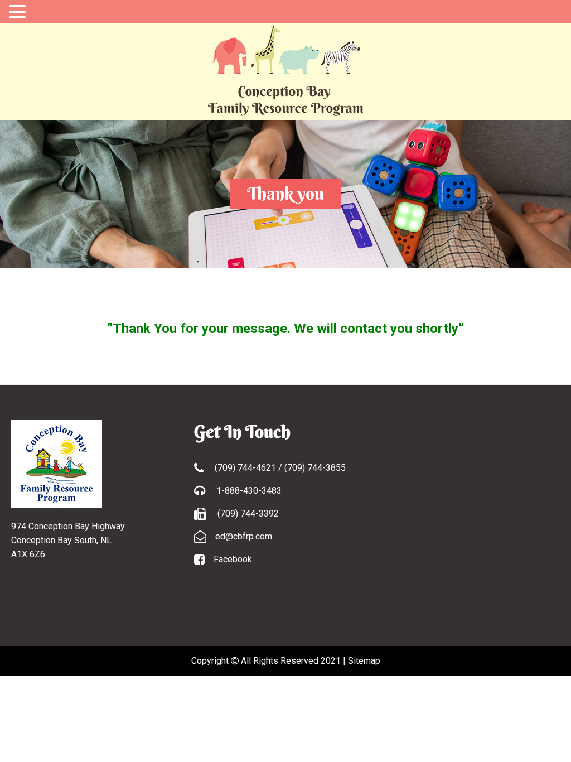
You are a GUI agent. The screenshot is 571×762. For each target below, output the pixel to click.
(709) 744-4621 (246, 467)
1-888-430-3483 (248, 490)
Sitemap (364, 660)
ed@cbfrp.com (243, 536)
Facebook (233, 559)
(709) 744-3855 (315, 467)
